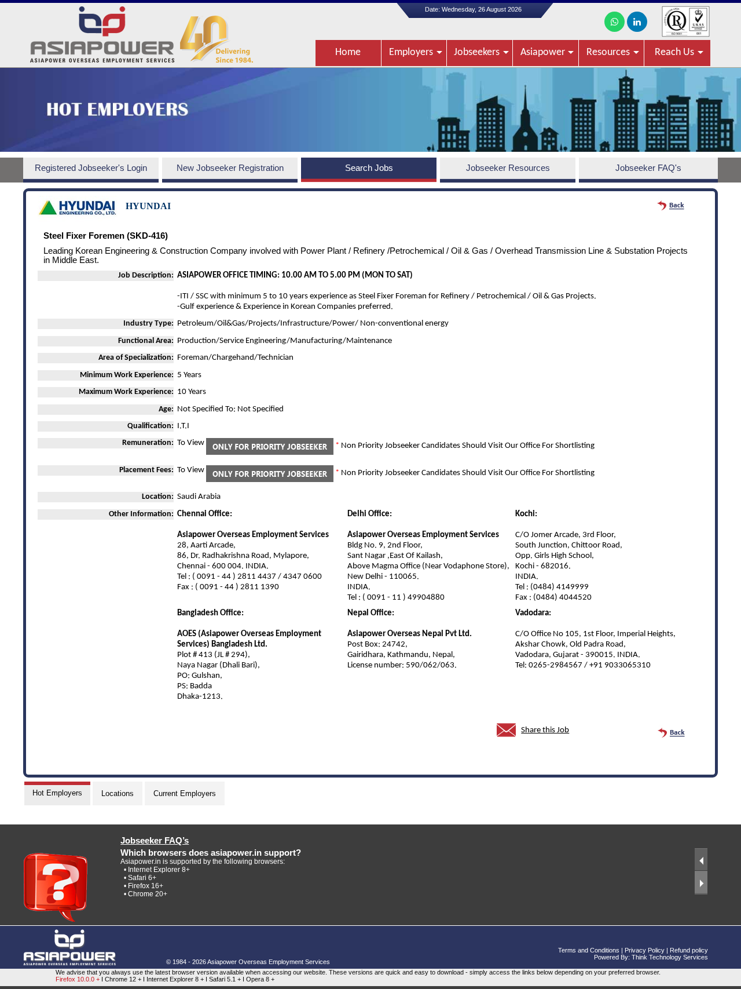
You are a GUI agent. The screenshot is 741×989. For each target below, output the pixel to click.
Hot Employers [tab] (57, 793)
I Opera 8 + (258, 979)
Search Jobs (369, 168)
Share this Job (545, 730)
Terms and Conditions (588, 950)
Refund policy (689, 950)
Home (348, 52)
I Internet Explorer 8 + (174, 979)
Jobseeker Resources (508, 168)
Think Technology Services (670, 957)
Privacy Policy (645, 950)
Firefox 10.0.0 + (78, 979)
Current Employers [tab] (184, 793)
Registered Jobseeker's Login (91, 168)
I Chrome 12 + (122, 979)
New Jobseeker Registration (230, 168)
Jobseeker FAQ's (648, 168)
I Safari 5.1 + (224, 979)
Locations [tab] (117, 793)
